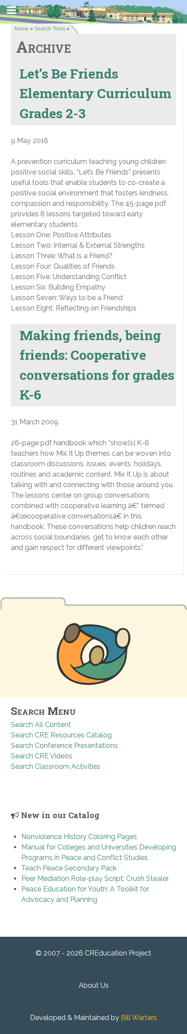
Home (21, 29)
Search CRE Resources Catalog (61, 735)
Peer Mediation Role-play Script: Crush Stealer (95, 878)
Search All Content (41, 724)
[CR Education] (93, 11)
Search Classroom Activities (55, 766)
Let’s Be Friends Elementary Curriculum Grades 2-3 (95, 93)
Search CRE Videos (41, 756)
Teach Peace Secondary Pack (69, 868)
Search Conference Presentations (64, 745)
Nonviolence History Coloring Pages (79, 837)
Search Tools (49, 29)
